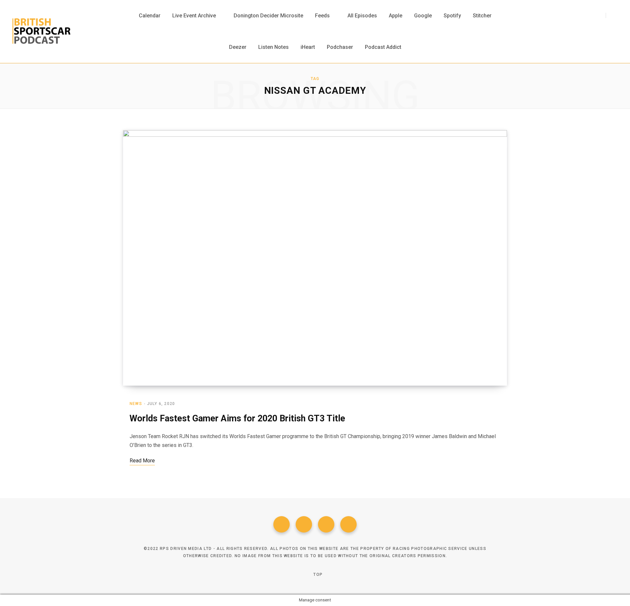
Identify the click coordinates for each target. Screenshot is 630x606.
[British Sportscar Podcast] (41, 31)
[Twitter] (304, 524)
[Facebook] (281, 524)
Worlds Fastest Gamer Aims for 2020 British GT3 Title (237, 418)
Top (317, 574)
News (136, 403)
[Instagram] (326, 524)
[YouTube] (348, 524)
